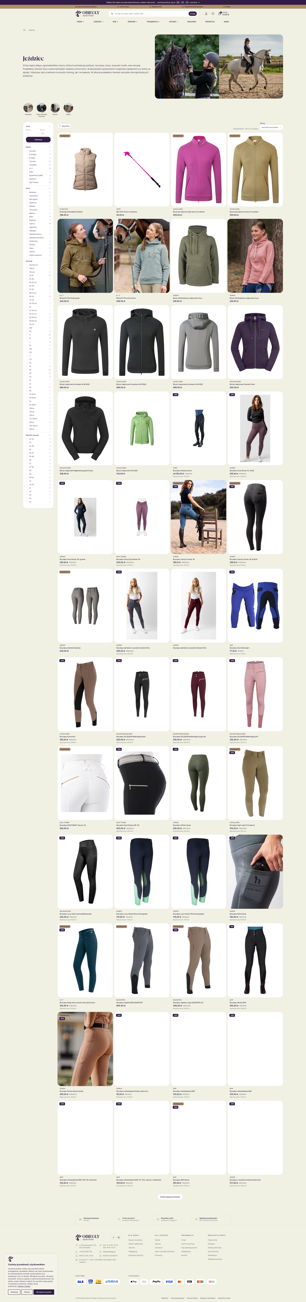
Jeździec (97, 21)
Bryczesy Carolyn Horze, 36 (184, 559)
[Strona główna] (24, 29)
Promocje (210, 21)
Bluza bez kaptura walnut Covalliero (244, 212)
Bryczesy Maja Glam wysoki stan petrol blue (77, 1002)
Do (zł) (42, 130)
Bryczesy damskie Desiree (70, 648)
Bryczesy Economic (67, 736)
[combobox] (151, 13)
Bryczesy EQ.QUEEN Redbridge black (130, 736)
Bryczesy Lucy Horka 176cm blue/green (188, 914)
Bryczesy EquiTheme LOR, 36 (127, 825)
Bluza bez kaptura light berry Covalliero (189, 212)
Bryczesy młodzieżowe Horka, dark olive (132, 1091)
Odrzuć (27, 1292)
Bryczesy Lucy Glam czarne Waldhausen (76, 914)
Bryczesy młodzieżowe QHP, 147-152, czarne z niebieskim (138, 1180)
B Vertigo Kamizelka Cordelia (71, 212)
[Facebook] (113, 1237)
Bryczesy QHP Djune (181, 1180)
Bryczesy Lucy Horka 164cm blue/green (132, 914)
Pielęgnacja (152, 21)
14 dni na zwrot (124, 7)
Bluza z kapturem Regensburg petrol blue (76, 470)
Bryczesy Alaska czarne (182, 470)
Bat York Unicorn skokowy (126, 212)
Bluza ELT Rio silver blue (126, 298)
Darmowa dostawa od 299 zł (87, 7)
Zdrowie (131, 21)
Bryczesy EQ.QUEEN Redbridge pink (244, 736)
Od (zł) (28, 130)
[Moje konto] (206, 14)
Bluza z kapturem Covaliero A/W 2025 (75, 384)
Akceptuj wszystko (44, 1292)
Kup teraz (193, 2)
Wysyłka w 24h (157, 7)
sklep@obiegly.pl (109, 1251)
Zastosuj (38, 139)
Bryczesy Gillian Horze (182, 825)
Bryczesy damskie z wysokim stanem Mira (133, 648)
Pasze (79, 21)
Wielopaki (191, 21)
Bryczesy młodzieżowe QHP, (241, 1091)
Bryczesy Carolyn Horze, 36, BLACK (243, 559)
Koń (114, 21)
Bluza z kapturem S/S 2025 (127, 470)
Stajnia (172, 21)
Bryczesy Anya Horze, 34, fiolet (242, 470)
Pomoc (228, 7)
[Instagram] (119, 1237)
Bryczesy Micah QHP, (238, 1002)
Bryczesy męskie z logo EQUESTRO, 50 (188, 1002)
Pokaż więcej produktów (170, 1197)
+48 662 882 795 (85, 1251)
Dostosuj (14, 1292)
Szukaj (192, 14)
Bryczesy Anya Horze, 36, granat (72, 559)
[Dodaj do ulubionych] (109, 136)
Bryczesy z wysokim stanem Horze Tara (245, 1180)
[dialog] (31, 1275)
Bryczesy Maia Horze (238, 914)
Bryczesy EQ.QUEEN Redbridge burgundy (189, 736)
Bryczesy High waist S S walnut (242, 825)
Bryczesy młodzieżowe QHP (184, 1091)
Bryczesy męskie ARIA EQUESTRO (129, 1002)
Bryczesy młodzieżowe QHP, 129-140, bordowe (78, 1180)
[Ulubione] (213, 14)
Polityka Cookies (23, 1286)
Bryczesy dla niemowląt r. (240, 648)
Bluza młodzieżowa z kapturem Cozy (187, 298)
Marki (226, 21)
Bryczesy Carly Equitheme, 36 (128, 559)
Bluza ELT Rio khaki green (70, 298)
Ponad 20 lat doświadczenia (194, 7)
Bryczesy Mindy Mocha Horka (71, 1091)
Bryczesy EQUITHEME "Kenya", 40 (73, 825)
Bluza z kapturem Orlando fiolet (242, 384)
